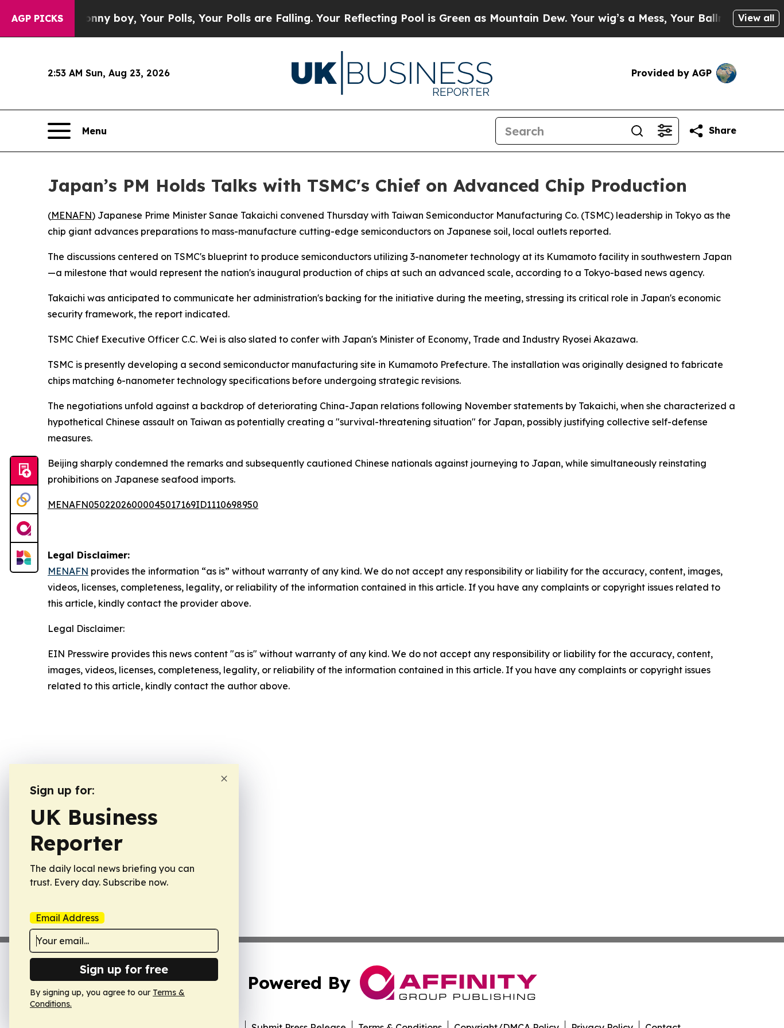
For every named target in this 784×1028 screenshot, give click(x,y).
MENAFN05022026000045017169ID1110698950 (153, 504)
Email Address (67, 918)
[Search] (637, 131)
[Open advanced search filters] (664, 131)
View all (756, 18)
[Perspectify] (24, 500)
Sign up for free (124, 969)
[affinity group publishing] (24, 528)
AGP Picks (37, 18)
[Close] (224, 778)
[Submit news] (24, 471)
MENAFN (71, 215)
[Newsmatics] (24, 557)
